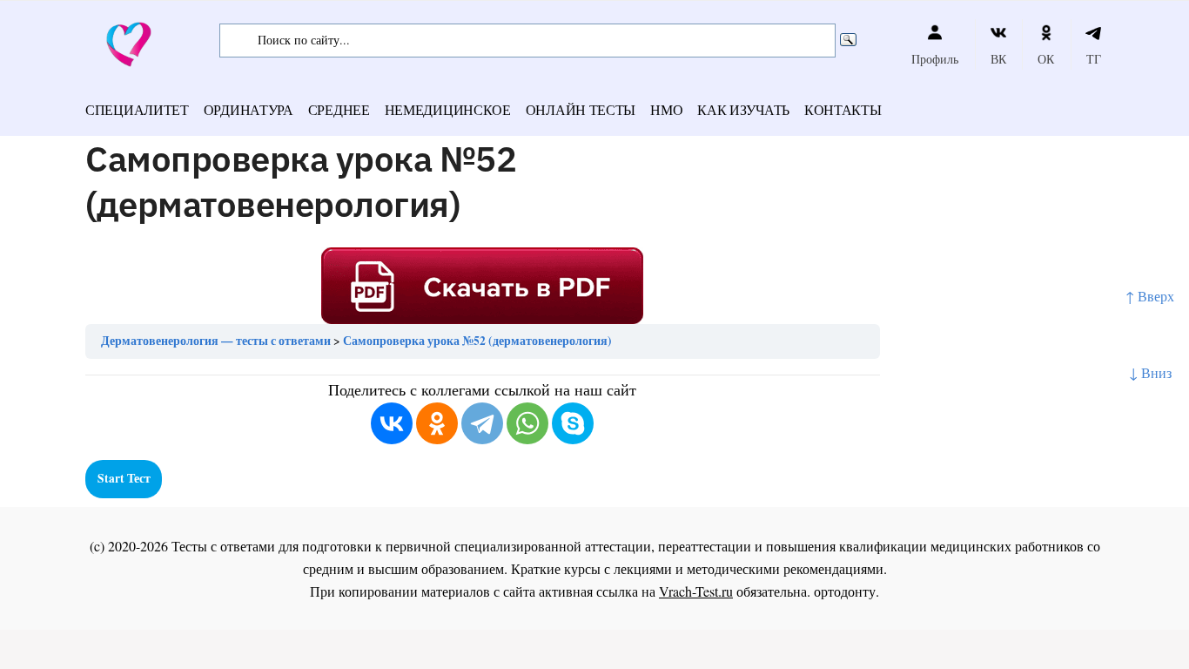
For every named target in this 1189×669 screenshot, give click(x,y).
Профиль (934, 59)
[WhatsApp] (527, 423)
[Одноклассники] (437, 423)
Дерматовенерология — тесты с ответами (216, 340)
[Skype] (573, 423)
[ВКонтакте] (392, 423)
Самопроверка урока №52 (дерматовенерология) (477, 340)
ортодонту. (846, 591)
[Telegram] (482, 423)
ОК (1046, 59)
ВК (998, 59)
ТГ (1093, 59)
